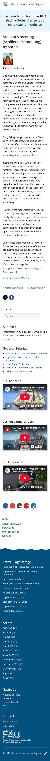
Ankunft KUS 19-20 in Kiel (15, 592)
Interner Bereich (10, 531)
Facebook (5, 506)
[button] (5, 297)
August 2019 (9, 673)
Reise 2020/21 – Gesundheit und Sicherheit (26, 353)
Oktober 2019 (9, 668)
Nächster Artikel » (35, 287)
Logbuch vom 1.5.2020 (13, 597)
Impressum (8, 725)
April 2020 (7, 641)
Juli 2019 (7, 677)
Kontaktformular (10, 721)
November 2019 (11, 664)
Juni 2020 (7, 632)
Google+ (12, 506)
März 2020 (8, 645)
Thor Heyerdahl (10, 272)
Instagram (19, 506)
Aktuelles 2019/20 (11, 523)
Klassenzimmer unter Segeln (27, 4)
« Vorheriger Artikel (13, 287)
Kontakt (6, 535)
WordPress (33, 506)
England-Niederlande (13, 610)
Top (44, 753)
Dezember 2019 (11, 659)
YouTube (26, 506)
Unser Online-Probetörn (17, 364)
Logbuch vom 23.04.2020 (15, 606)
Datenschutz (9, 730)
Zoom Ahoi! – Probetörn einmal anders (24, 367)
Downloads (8, 527)
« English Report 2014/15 (16, 278)
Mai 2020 (7, 636)
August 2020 (9, 627)
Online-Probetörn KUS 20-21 (19, 371)
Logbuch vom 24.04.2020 (15, 601)
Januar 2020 (8, 655)
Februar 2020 (9, 650)
